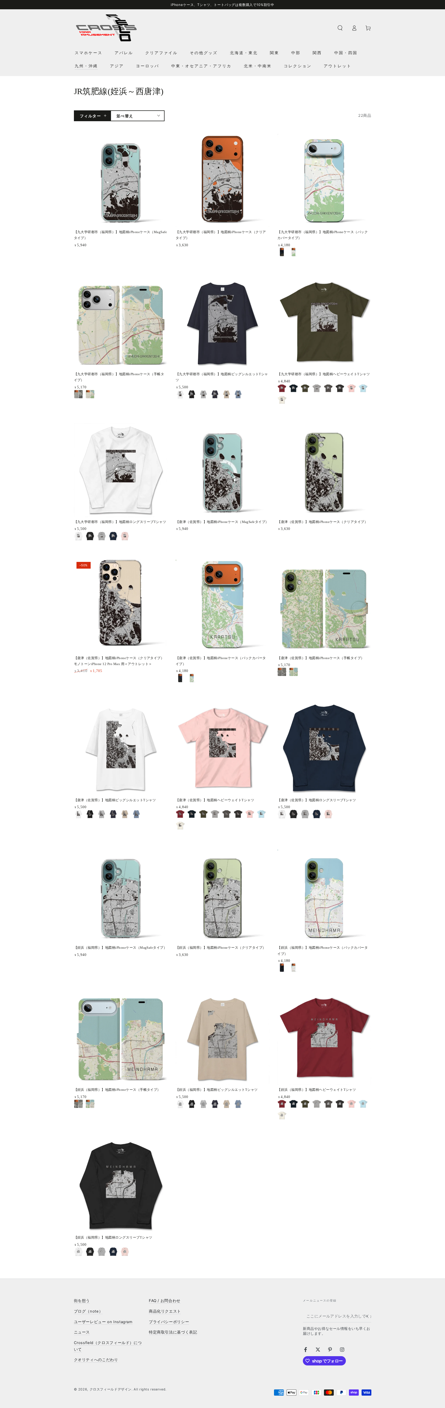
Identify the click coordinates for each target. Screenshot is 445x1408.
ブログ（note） (88, 1311)
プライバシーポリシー (169, 1322)
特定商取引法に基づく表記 (173, 1332)
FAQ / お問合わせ (165, 1300)
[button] (340, 28)
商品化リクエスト (165, 1311)
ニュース (82, 1332)
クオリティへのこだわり (96, 1359)
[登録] (368, 1316)
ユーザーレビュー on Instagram (103, 1322)
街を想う (82, 1300)
